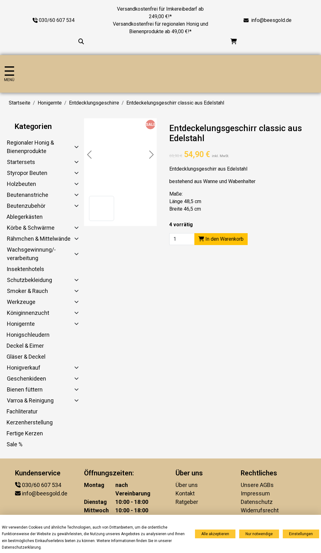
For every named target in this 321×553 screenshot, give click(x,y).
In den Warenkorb (224, 239)
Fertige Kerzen (25, 433)
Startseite (19, 103)
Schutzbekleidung (29, 280)
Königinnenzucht (28, 313)
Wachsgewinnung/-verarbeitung (31, 253)
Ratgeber (187, 502)
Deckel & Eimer (25, 345)
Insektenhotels (25, 269)
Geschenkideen (26, 378)
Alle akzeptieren (215, 534)
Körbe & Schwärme (31, 227)
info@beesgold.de (271, 20)
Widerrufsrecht (260, 510)
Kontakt (185, 493)
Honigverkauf (23, 367)
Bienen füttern (25, 389)
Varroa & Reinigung (30, 400)
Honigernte (50, 103)
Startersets (21, 162)
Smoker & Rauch (27, 291)
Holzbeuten (21, 184)
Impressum (255, 493)
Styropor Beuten (27, 173)
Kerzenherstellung (30, 422)
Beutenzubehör (26, 205)
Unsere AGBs (257, 485)
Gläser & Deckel (26, 356)
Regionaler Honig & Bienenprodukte (30, 146)
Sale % (15, 444)
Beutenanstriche (27, 195)
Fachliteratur (22, 411)
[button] (101, 208)
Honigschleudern (28, 334)
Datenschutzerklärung (21, 547)
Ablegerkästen (25, 216)
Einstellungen (301, 534)
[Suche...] (81, 41)
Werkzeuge (21, 302)
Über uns (187, 485)
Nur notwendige (259, 534)
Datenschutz (257, 502)
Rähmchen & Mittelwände (39, 238)
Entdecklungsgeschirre (94, 103)
